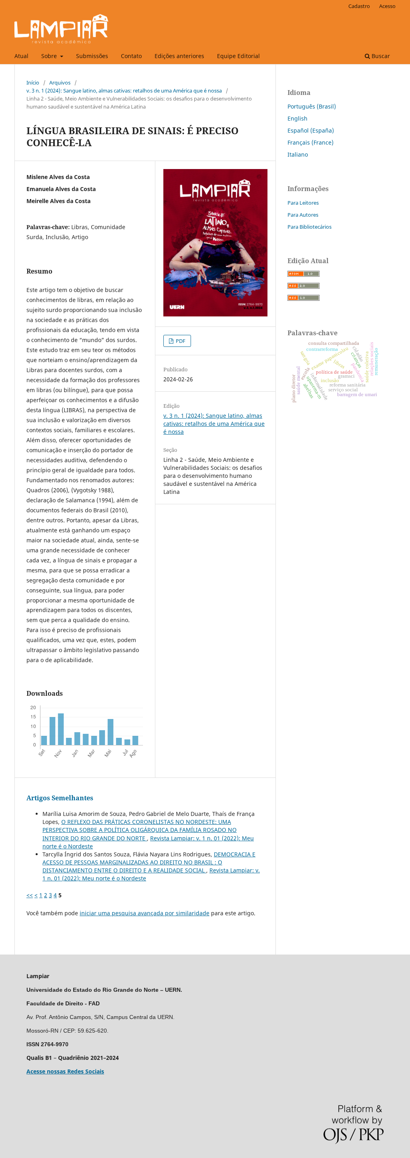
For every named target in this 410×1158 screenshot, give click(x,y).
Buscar (380, 56)
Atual (21, 56)
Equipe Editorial (238, 56)
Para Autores (302, 214)
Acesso (387, 6)
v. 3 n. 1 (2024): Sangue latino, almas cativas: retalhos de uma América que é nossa (124, 90)
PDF (180, 340)
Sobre (49, 56)
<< (29, 895)
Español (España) (310, 130)
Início (32, 82)
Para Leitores (303, 202)
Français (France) (310, 142)
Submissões (92, 56)
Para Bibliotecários (309, 226)
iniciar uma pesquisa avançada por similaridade (144, 913)
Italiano (297, 154)
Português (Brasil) (311, 106)
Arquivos (59, 82)
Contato (131, 56)
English (297, 118)
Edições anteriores (179, 56)
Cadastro (359, 6)
